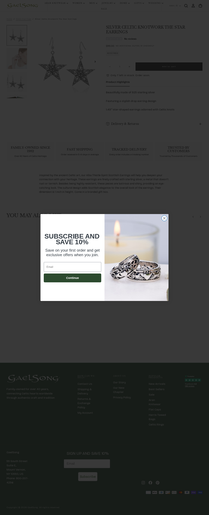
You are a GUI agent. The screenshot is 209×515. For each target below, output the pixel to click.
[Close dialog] (164, 218)
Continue (72, 278)
